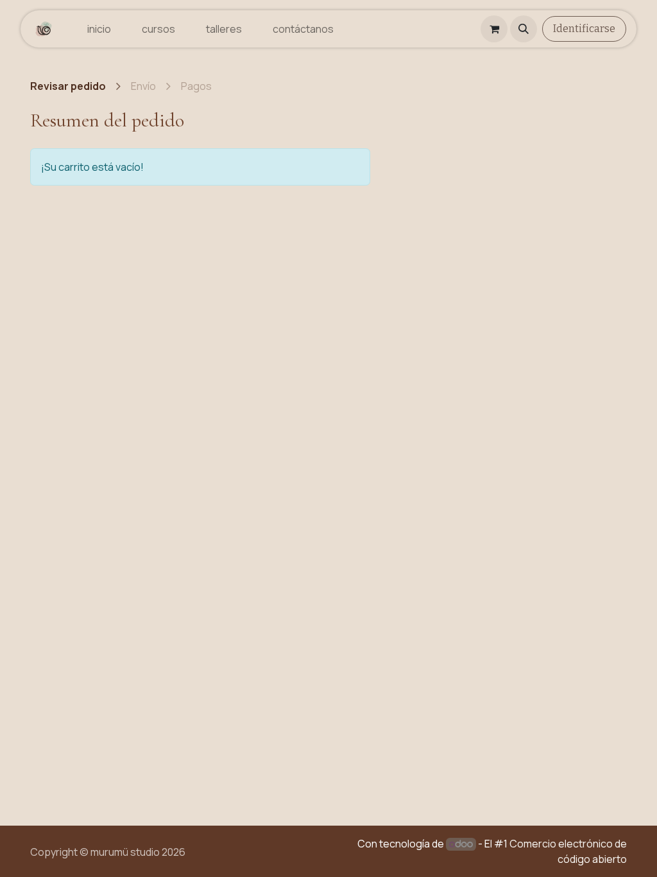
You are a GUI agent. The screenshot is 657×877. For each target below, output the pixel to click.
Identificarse (584, 28)
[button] (523, 28)
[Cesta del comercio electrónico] (494, 28)
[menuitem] (99, 29)
